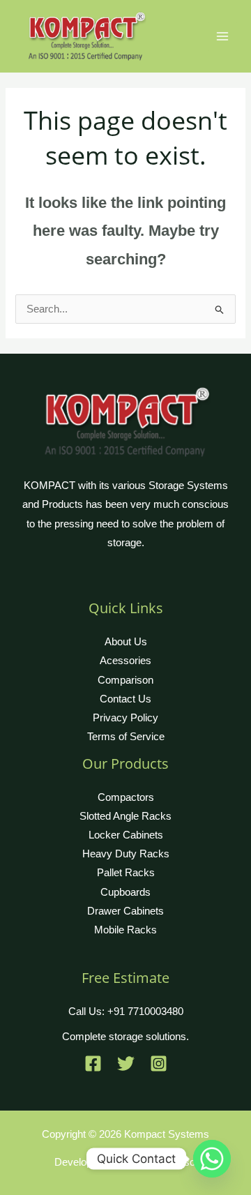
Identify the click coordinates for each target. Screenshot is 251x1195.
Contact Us (125, 699)
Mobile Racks (125, 929)
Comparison (125, 680)
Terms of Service (126, 736)
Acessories (125, 660)
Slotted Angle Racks (125, 816)
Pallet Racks (126, 872)
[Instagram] (158, 1063)
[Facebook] (93, 1063)
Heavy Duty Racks (125, 853)
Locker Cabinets (126, 835)
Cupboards (125, 892)
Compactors (126, 797)
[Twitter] (126, 1063)
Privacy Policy (125, 717)
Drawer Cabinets (125, 911)
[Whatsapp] (212, 1159)
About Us (126, 641)
